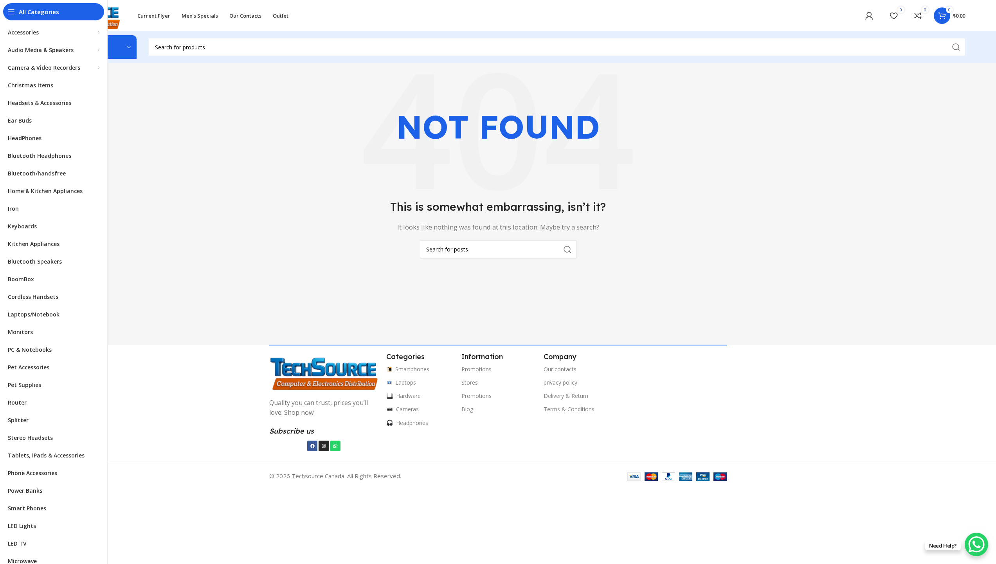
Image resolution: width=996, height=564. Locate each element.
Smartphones (412, 369)
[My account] (869, 16)
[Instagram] (324, 446)
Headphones (412, 423)
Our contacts (560, 369)
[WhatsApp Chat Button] (976, 544)
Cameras (407, 409)
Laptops (405, 382)
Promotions (476, 369)
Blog (467, 409)
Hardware (408, 396)
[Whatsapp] (335, 446)
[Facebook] (312, 446)
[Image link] (324, 372)
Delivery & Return (566, 396)
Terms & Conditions (569, 409)
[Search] (567, 249)
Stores (469, 382)
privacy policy (560, 382)
